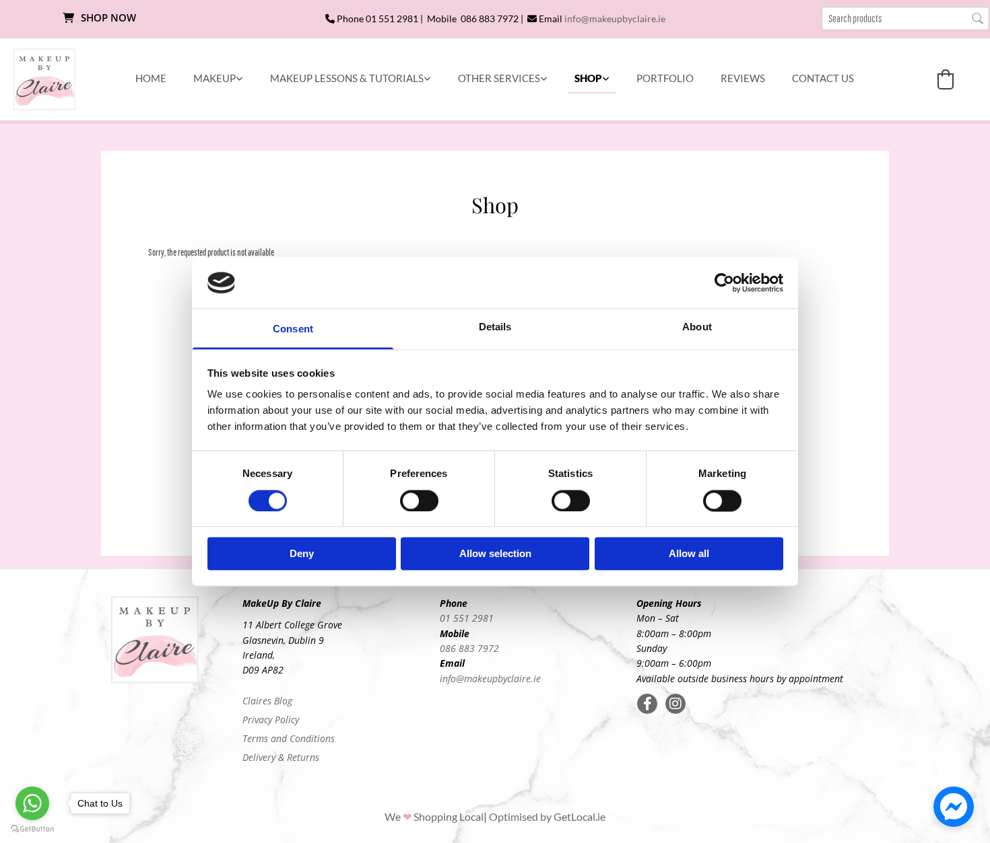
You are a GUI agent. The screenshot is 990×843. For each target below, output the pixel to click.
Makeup (214, 78)
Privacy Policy (270, 719)
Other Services (499, 78)
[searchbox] (905, 18)
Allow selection (495, 554)
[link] (218, 79)
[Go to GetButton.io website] (32, 829)
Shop (588, 78)
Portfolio (665, 78)
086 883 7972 (469, 648)
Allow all (689, 554)
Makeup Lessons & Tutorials (347, 78)
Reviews (743, 78)
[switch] (419, 500)
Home (150, 78)
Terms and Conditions (288, 738)
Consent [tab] (293, 329)
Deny (302, 554)
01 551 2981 (467, 618)
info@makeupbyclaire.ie (614, 18)
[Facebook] (647, 704)
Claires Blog (267, 700)
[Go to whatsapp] (32, 803)
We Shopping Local (434, 816)
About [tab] (697, 327)
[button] (99, 18)
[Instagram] (675, 704)
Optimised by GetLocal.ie (547, 816)
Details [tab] (495, 327)
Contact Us (823, 78)
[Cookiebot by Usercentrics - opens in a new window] (724, 282)
